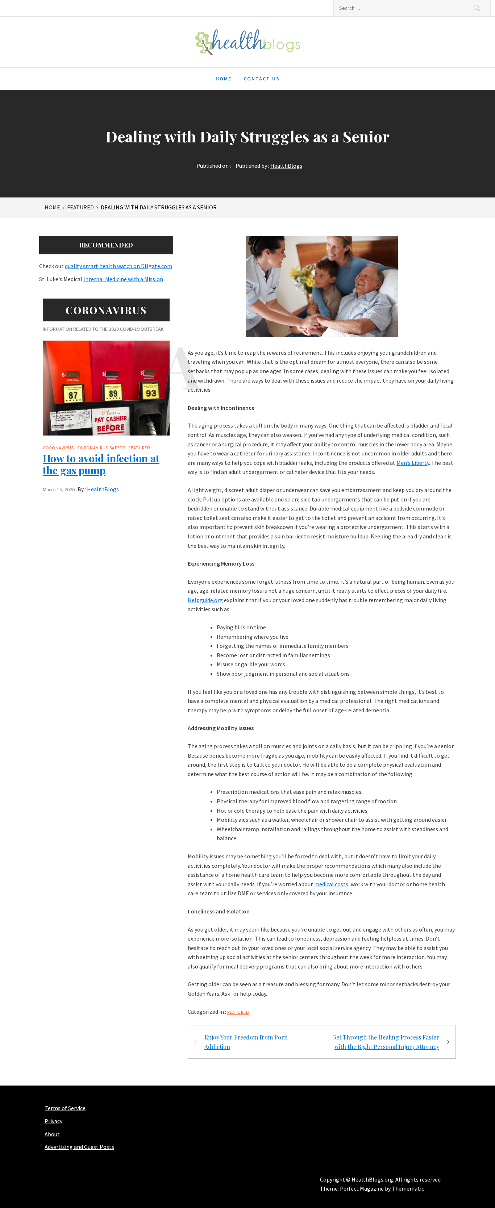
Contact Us (262, 78)
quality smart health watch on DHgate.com (118, 266)
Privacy (53, 1121)
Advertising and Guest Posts (79, 1146)
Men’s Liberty (412, 462)
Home (224, 78)
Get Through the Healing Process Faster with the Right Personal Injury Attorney (385, 1041)
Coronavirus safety (101, 447)
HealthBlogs (286, 165)
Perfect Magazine (362, 1188)
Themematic (408, 1188)
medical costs (331, 884)
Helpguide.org (205, 600)
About (52, 1134)
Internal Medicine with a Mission (123, 279)
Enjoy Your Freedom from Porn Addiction (246, 1041)
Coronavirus (58, 447)
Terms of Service (65, 1108)
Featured (238, 1012)
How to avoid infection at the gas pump (101, 464)
